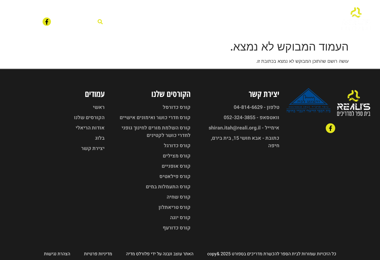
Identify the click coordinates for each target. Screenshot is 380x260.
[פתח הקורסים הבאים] (221, 21)
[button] (100, 21)
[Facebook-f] (47, 22)
